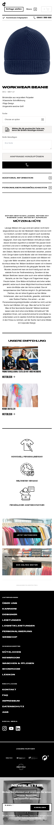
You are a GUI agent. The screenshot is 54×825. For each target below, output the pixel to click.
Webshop (9, 637)
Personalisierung (17, 631)
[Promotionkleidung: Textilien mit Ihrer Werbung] (20, 358)
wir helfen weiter (27, 565)
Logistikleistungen (18, 626)
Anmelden (40, 807)
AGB (5, 712)
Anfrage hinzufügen (27, 156)
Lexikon (8, 675)
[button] (5, 819)
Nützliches (11, 652)
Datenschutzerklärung (31, 818)
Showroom (11, 669)
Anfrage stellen (14, 9)
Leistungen (11, 620)
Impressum (11, 701)
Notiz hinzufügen (9, 137)
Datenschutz (13, 706)
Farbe (4, 114)
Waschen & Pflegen (18, 663)
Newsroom (11, 658)
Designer (9, 614)
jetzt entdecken (27, 535)
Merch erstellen (8, 409)
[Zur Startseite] (4, 4)
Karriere (9, 609)
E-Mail (9, 805)
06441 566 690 (44, 18)
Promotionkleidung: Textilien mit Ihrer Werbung (21, 371)
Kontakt (9, 690)
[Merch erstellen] (20, 395)
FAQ (5, 695)
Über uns (9, 603)
